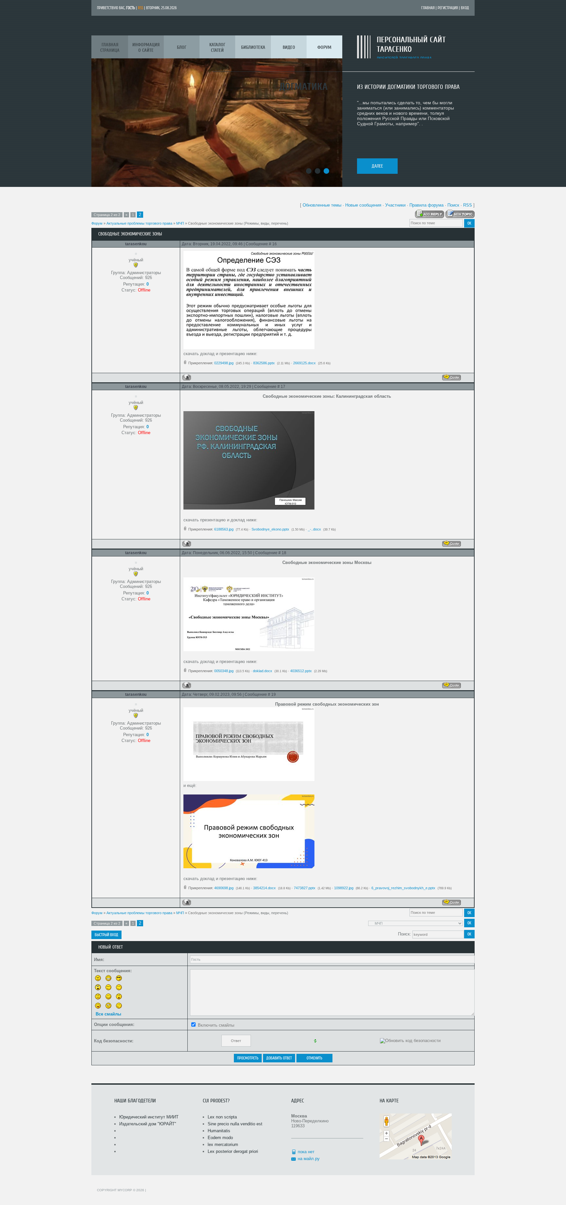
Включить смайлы (216, 1025)
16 (274, 244)
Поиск (453, 205)
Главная (428, 8)
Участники (395, 205)
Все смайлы (108, 1014)
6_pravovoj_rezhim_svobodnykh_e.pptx (403, 888)
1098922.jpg (343, 888)
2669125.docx (304, 363)
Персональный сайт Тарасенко (411, 44)
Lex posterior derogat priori (233, 1151)
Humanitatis (219, 1130)
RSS (140, 8)
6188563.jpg (224, 529)
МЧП (180, 223)
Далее (377, 166)
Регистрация (448, 8)
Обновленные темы (322, 205)
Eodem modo (220, 1137)
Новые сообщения (363, 205)
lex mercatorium (223, 1144)
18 (284, 553)
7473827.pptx (304, 888)
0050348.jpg (224, 671)
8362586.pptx (264, 363)
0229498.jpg (224, 363)
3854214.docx (264, 888)
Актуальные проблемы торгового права (139, 223)
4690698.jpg (224, 888)
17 (283, 386)
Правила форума (426, 205)
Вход (465, 8)
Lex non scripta (222, 1117)
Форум (97, 223)
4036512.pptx (301, 671)
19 (273, 694)
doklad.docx (262, 671)
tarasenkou (135, 244)
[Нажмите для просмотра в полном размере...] (248, 347)
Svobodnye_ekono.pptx (270, 529)
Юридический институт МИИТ (149, 1117)
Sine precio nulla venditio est (235, 1123)
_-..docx (314, 529)
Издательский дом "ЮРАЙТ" (147, 1123)
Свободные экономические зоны (215, 223)
